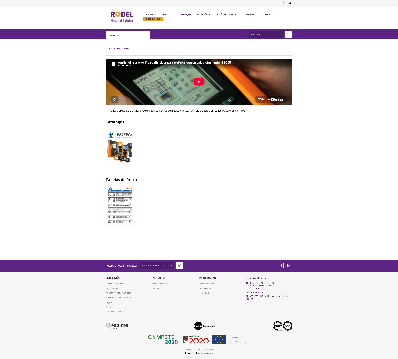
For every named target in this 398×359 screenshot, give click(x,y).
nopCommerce (206, 353)
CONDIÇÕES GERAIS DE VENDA (119, 293)
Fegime (109, 302)
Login (289, 3)
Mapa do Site (205, 293)
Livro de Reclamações (115, 311)
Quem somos (112, 288)
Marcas (155, 288)
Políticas (109, 307)
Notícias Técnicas (160, 283)
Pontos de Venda (206, 283)
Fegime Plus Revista (114, 283)
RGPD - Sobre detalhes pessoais (120, 297)
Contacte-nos (205, 288)
